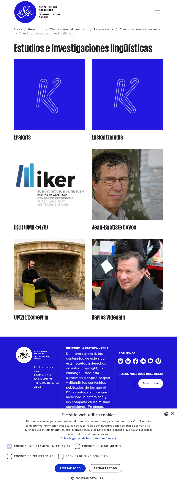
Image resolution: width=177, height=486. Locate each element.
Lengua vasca (103, 29)
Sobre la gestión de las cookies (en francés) (88, 438)
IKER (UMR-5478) (31, 227)
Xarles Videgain (108, 317)
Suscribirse (151, 383)
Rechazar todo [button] (105, 468)
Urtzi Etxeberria (31, 317)
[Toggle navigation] (157, 12)
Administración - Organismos (139, 29)
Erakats (22, 137)
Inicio (18, 29)
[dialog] (88, 447)
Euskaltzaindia (107, 137)
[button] (88, 478)
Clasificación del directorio (69, 29)
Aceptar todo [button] (70, 468)
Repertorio (35, 29)
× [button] (172, 413)
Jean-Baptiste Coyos (114, 227)
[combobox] (166, 414)
